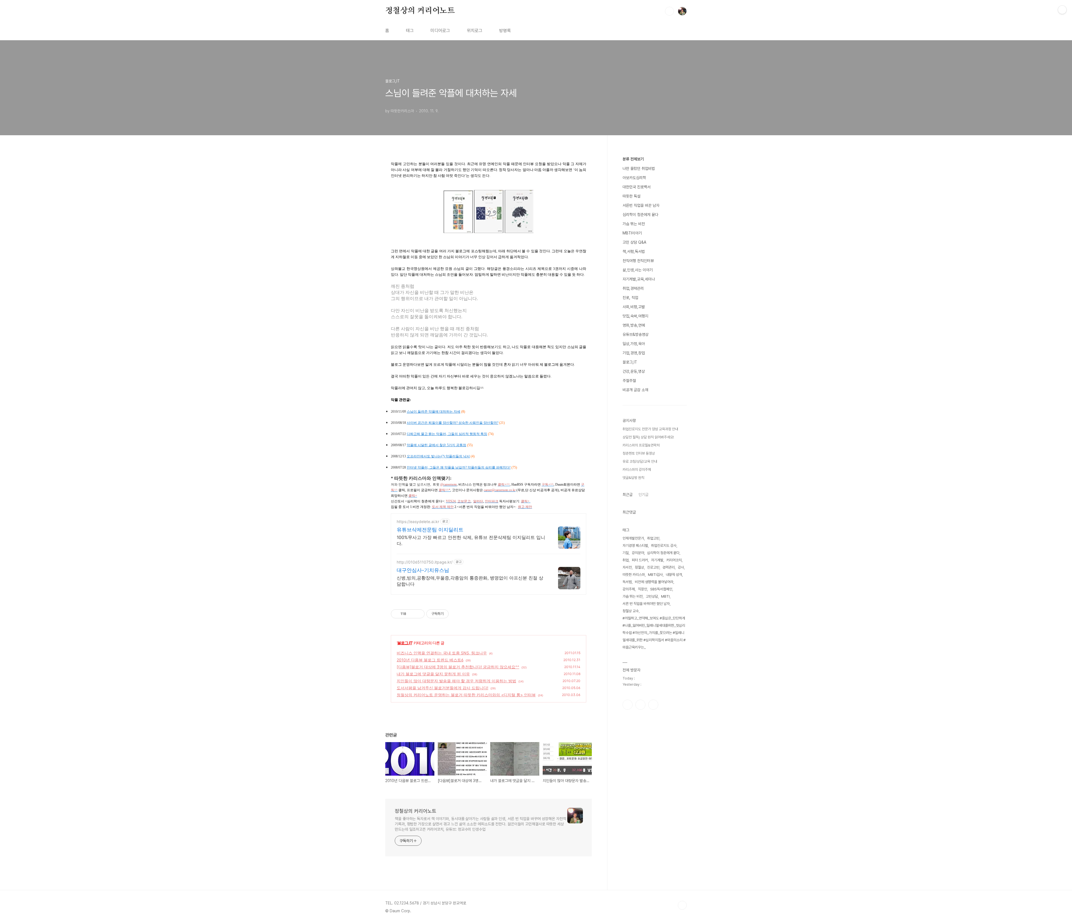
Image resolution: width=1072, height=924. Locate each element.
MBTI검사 (655, 575)
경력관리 (668, 567)
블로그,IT (404, 642)
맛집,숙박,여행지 (635, 316)
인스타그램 (640, 705)
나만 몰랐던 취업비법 (639, 168)
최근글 (628, 494)
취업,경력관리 (633, 288)
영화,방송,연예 (634, 325)
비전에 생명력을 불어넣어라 (654, 582)
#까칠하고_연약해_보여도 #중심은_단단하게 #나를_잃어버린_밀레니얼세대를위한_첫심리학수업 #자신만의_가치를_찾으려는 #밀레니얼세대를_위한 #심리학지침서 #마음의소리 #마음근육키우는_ (654, 632)
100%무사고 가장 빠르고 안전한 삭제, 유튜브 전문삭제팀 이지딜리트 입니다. (471, 540)
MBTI (665, 596)
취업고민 (653, 538)
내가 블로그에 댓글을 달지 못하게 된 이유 (433, 673)
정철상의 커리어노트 (420, 11)
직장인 (642, 589)
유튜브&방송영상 (636, 334)
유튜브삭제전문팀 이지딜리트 (430, 530)
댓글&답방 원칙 (633, 478)
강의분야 (638, 553)
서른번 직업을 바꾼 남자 (641, 205)
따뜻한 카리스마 (634, 575)
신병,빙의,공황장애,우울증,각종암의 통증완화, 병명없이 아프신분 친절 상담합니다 (470, 581)
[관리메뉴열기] (1062, 10)
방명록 (505, 30)
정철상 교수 (631, 611)
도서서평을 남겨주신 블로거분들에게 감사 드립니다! (442, 687)
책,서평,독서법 (634, 251)
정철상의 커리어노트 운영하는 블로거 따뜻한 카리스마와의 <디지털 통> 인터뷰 (466, 694)
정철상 (639, 567)
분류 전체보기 (633, 159)
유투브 (653, 705)
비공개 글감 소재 (635, 390)
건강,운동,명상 (634, 371)
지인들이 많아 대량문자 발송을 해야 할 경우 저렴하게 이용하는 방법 (456, 680)
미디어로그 (440, 30)
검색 (669, 11)
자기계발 (657, 560)
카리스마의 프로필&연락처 (641, 445)
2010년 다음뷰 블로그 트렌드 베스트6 (430, 659)
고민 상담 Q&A (634, 242)
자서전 (627, 567)
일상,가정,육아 (634, 343)
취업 (626, 560)
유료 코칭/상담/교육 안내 (640, 461)
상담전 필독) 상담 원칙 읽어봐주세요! (648, 437)
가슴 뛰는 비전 (634, 224)
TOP (682, 905)
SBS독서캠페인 (661, 589)
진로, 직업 (630, 297)
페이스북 (628, 705)
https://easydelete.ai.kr (418, 521)
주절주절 (629, 380)
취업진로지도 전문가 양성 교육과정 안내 (650, 429)
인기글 (643, 494)
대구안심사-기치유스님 (423, 570)
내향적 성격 (674, 575)
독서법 (627, 582)
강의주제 (629, 589)
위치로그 (474, 30)
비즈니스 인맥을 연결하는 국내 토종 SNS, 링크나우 (442, 652)
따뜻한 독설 (631, 196)
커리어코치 (674, 560)
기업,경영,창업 (634, 353)
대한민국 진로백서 (636, 187)
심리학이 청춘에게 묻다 (640, 214)
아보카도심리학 (634, 177)
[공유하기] (411, 614)
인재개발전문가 (633, 538)
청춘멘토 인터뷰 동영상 (639, 453)
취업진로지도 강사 (663, 545)
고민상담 (652, 596)
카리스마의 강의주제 (637, 469)
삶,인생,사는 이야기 (638, 270)
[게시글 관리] (418, 614)
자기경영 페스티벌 (635, 545)
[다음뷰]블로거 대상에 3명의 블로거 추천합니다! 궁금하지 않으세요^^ (458, 666)
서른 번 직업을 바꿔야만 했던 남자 (646, 604)
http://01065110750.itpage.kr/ (425, 562)
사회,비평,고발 (634, 307)
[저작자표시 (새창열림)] (451, 614)
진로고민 (653, 567)
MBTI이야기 (632, 233)
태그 (410, 30)
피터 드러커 (640, 560)
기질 (626, 553)
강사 (681, 567)
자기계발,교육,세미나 (639, 279)
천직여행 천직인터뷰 (638, 260)
